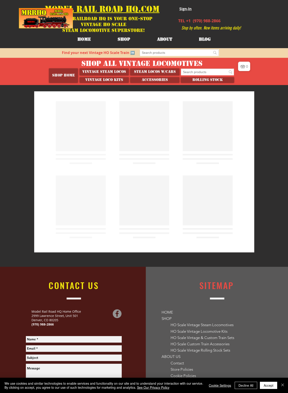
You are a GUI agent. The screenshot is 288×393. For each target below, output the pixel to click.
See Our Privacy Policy (153, 387)
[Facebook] (117, 313)
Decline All (245, 385)
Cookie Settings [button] (220, 385)
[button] (165, 39)
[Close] (282, 385)
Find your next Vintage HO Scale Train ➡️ (98, 52)
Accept (268, 385)
